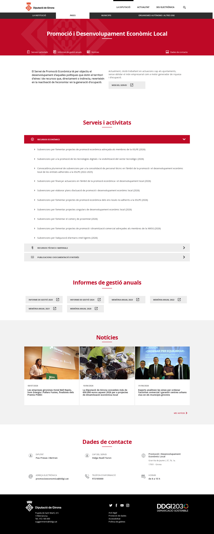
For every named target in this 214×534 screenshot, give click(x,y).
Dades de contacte (179, 52)
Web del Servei (119, 85)
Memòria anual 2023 (122, 299)
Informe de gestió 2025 (41, 299)
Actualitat (143, 7)
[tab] (107, 139)
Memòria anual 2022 (164, 299)
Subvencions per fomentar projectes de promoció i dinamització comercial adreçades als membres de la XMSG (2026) (99, 228)
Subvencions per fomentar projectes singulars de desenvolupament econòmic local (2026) (84, 209)
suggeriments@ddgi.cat (46, 521)
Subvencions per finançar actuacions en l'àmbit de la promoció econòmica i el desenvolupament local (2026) (94, 181)
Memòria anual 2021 (39, 308)
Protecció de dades (117, 515)
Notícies (95, 52)
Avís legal (113, 512)
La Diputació (123, 7)
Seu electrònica (165, 7)
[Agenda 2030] (172, 507)
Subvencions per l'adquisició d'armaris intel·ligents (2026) (67, 237)
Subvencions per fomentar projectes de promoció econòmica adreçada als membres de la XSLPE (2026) (91, 149)
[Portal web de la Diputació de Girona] (44, 505)
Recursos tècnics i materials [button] (52, 248)
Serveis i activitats (39, 52)
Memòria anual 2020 (81, 308)
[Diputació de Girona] (40, 6)
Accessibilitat (114, 518)
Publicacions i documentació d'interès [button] (58, 257)
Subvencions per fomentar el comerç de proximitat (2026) (67, 218)
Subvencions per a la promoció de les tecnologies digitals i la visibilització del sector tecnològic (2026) (90, 158)
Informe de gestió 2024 (82, 299)
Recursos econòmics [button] (48, 139)
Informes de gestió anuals (70, 52)
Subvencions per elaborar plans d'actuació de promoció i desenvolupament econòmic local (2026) (88, 190)
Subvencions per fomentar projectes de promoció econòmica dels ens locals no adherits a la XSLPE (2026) (92, 199)
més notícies (179, 412)
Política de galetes (117, 521)
